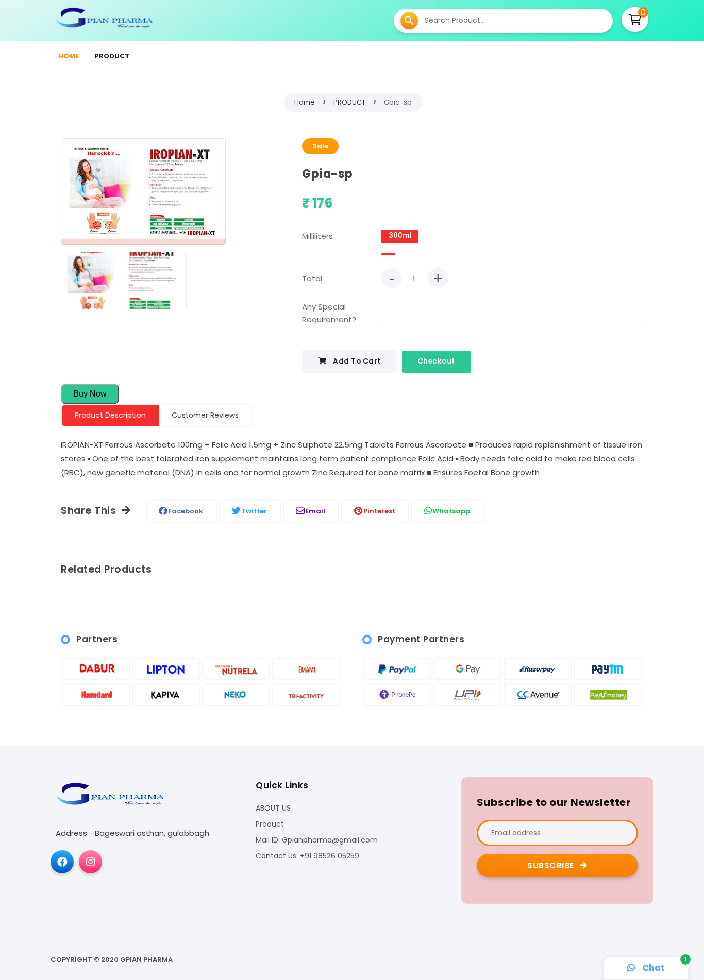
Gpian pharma (146, 960)
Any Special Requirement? (329, 313)
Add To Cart (356, 361)
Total (312, 278)
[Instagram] (90, 861)
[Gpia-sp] (143, 193)
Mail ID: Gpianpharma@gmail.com (317, 840)
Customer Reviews (205, 415)
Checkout (436, 361)
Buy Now (90, 393)
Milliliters (317, 236)
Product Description (110, 415)
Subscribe (551, 865)
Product (270, 824)
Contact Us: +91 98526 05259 (307, 856)
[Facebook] (62, 861)
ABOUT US (273, 808)
